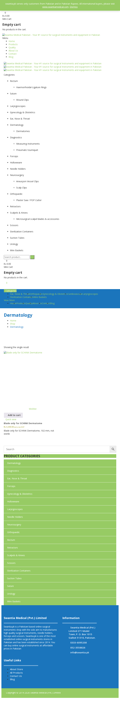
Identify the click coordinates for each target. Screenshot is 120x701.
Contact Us (16, 675)
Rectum (11, 539)
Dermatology (14, 463)
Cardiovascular (75, 293)
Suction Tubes (14, 578)
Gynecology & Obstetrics (55, 293)
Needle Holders (15, 516)
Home (12, 41)
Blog (11, 56)
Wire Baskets (40, 297)
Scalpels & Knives (16, 555)
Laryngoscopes (90, 293)
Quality (12, 47)
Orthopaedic (13, 532)
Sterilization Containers (21, 297)
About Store (16, 669)
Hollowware (13, 501)
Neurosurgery (14, 524)
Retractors (12, 547)
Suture (10, 586)
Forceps (11, 486)
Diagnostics (13, 470)
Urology (11, 593)
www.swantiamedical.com (55, 6)
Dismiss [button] (74, 6)
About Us (13, 50)
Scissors (11, 562)
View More (9, 300)
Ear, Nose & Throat (17, 478)
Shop (12, 323)
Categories (11, 290)
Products (13, 44)
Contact (13, 53)
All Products (16, 672)
